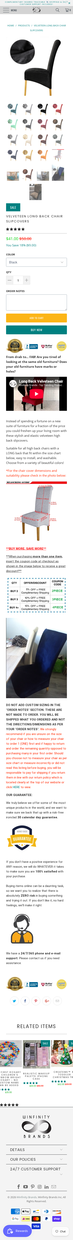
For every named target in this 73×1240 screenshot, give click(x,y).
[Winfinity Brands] (36, 10)
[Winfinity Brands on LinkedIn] (47, 1187)
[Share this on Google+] (46, 1000)
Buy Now (36, 330)
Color (10, 254)
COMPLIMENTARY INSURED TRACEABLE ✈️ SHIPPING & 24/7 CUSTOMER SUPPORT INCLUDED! (36, 3)
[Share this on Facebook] (25, 1000)
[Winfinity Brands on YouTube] (26, 1187)
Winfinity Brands (27, 1197)
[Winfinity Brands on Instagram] (40, 1187)
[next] (63, 67)
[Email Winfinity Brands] (54, 1187)
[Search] (59, 10)
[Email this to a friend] (57, 1000)
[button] (15, 229)
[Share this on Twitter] (14, 1000)
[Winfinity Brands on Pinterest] (33, 1187)
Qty (8, 272)
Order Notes (15, 291)
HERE (16, 787)
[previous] (10, 67)
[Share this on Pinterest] (35, 1000)
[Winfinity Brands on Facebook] (19, 1187)
